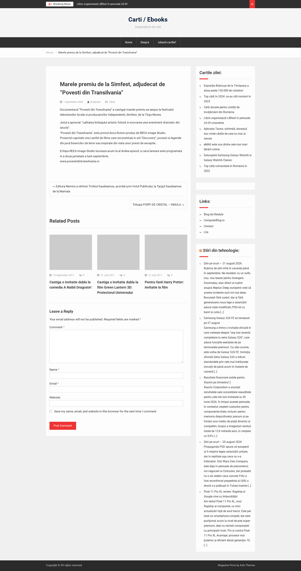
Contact (208, 226)
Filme (112, 102)
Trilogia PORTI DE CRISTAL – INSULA (157, 204)
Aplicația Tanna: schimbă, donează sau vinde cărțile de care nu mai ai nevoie (225, 133)
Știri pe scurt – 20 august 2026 (223, 442)
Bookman (95, 102)
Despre (144, 42)
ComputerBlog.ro (214, 220)
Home (128, 42)
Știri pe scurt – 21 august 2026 (223, 263)
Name (54, 369)
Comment (56, 327)
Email (54, 383)
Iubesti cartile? (167, 42)
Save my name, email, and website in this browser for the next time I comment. (105, 411)
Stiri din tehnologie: (221, 250)
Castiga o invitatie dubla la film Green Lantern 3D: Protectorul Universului (117, 287)
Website (54, 397)
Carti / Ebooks (148, 19)
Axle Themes (247, 565)
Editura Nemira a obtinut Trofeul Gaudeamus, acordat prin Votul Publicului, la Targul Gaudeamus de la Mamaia (117, 189)
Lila (206, 232)
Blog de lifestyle (213, 214)
